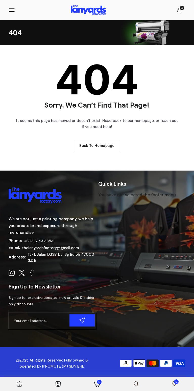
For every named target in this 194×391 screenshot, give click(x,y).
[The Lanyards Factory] (88, 10)
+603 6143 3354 (39, 241)
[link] (19, 384)
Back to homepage (97, 145)
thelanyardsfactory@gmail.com (50, 247)
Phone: (15, 240)
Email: (14, 247)
